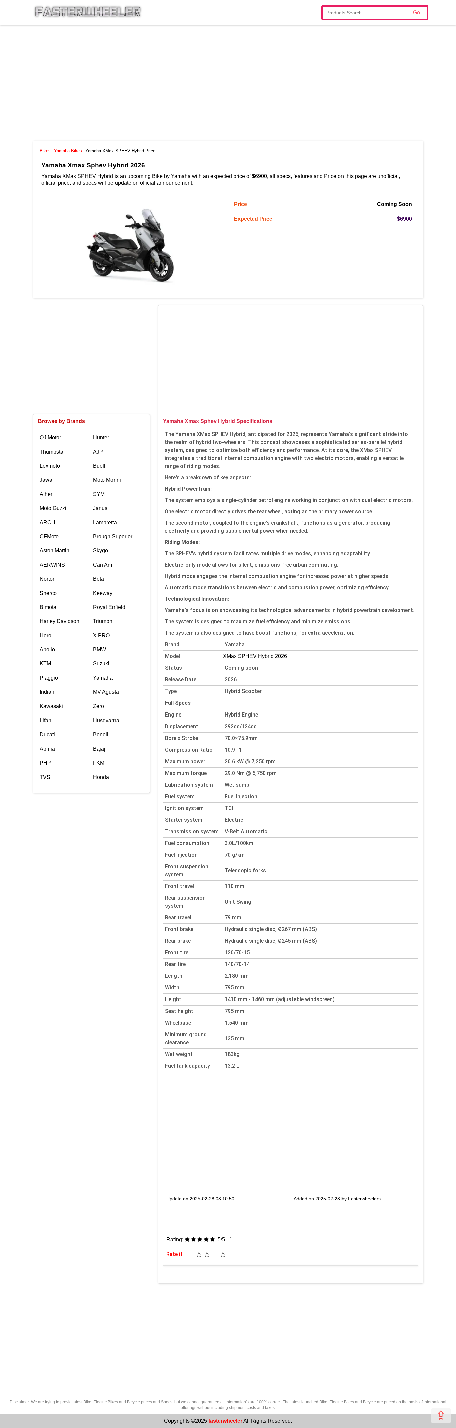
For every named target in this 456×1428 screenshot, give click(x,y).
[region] (228, 82)
